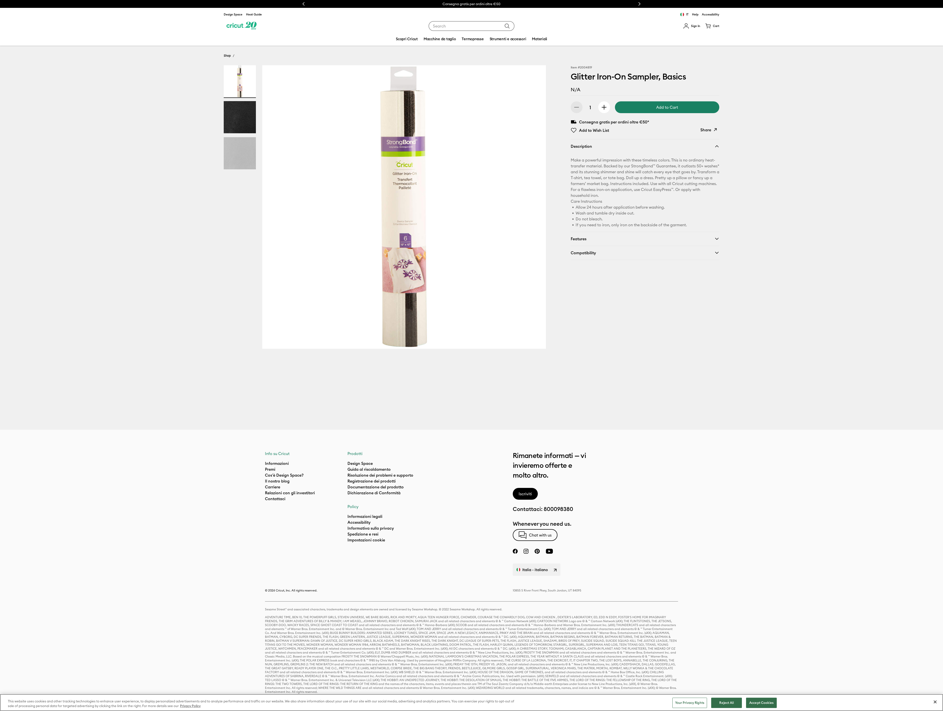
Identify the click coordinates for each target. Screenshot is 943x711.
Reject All (726, 703)
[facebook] (515, 551)
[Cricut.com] (241, 26)
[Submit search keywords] (507, 26)
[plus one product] (604, 107)
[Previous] (273, 208)
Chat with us (540, 535)
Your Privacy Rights (689, 703)
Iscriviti (525, 493)
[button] (691, 26)
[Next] (535, 208)
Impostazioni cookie (366, 539)
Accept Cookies (761, 703)
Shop (227, 55)
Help (695, 14)
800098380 (558, 509)
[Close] (935, 702)
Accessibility (710, 14)
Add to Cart (667, 107)
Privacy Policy (190, 706)
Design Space (233, 14)
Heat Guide (254, 14)
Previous (303, 3)
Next (639, 3)
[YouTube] (549, 551)
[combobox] (471, 26)
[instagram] (526, 551)
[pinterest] (537, 551)
